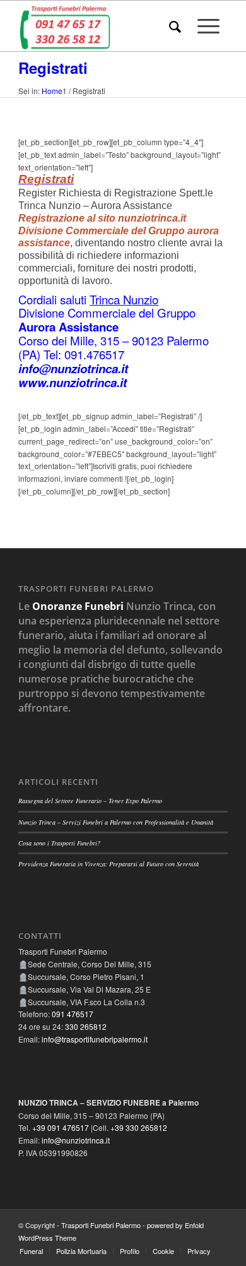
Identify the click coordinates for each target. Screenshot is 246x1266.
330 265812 (86, 1026)
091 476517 (72, 1013)
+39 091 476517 (60, 1127)
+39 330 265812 (138, 1127)
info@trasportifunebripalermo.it (95, 1039)
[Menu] (208, 26)
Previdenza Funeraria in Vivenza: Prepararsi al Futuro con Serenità (108, 863)
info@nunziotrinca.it (76, 1140)
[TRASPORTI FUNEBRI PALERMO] (101, 26)
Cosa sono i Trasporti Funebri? (59, 843)
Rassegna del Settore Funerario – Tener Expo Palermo (90, 800)
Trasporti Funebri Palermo (101, 1225)
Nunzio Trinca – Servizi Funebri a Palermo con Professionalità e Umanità (115, 822)
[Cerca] (175, 26)
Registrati (53, 67)
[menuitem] (175, 26)
